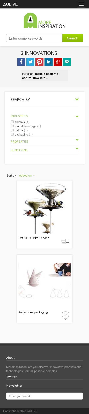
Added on (25, 175)
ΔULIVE (10, 4)
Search (72, 37)
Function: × (40, 76)
